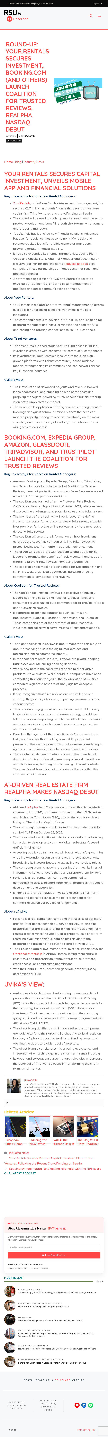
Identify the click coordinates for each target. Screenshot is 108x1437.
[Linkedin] (7, 1102)
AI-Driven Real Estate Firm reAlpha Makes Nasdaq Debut (51, 788)
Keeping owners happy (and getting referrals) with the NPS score (55, 1168)
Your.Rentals (21, 203)
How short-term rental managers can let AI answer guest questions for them (57, 1348)
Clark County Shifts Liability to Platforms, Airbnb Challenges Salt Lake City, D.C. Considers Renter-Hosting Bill (56, 1334)
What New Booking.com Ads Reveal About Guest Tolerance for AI (50, 1320)
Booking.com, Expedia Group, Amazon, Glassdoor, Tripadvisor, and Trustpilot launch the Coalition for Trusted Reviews (49, 452)
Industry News (14, 141)
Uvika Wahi (11, 136)
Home (8, 162)
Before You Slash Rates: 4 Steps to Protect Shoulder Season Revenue (52, 1362)
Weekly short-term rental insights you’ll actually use (31, 4)
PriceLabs (63, 1380)
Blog (18, 162)
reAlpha (32, 807)
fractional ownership (27, 954)
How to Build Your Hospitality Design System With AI (43, 1306)
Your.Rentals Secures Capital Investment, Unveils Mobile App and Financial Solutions (52, 181)
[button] (91, 16)
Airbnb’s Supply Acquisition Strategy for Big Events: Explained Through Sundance (57, 1292)
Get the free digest (54, 1255)
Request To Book (76, 263)
